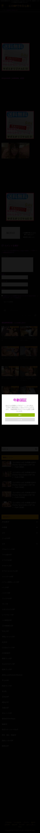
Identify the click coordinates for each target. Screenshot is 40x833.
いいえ (20, 419)
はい (20, 415)
